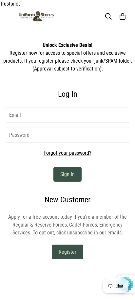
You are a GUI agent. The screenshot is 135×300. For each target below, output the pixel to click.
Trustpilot (10, 4)
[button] (122, 16)
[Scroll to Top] (123, 265)
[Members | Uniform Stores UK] (36, 16)
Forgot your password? (67, 153)
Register (67, 252)
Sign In (67, 174)
